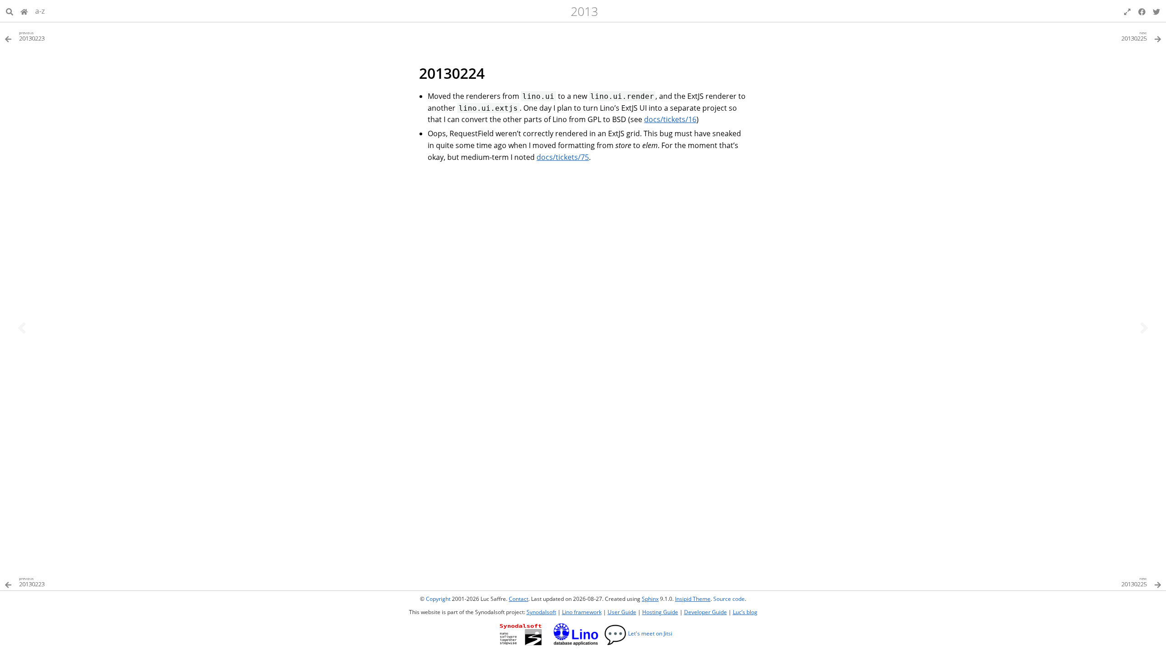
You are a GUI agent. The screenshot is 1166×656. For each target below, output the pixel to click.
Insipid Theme (693, 599)
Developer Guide (705, 612)
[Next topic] (1144, 328)
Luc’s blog (745, 612)
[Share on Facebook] (1142, 11)
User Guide (622, 612)
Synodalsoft (541, 612)
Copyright (438, 599)
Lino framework (582, 612)
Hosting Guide (660, 612)
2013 (584, 11)
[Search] (9, 11)
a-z (40, 11)
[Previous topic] (21, 328)
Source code (729, 599)
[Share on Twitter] (1156, 11)
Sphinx (650, 599)
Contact (518, 599)
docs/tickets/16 (670, 119)
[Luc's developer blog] (24, 11)
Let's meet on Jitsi (638, 633)
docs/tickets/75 (563, 157)
